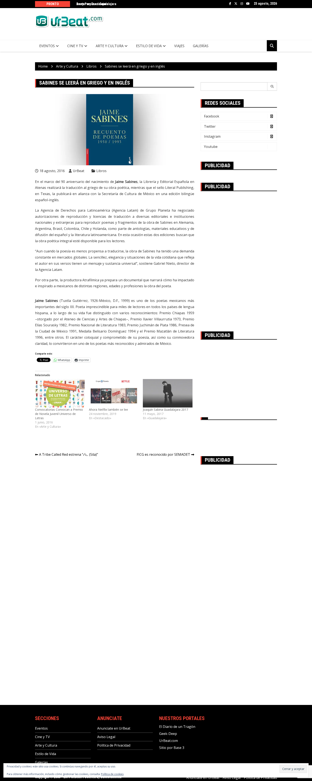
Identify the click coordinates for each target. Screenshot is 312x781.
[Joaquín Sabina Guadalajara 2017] (168, 393)
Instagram (241, 3)
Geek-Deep (168, 733)
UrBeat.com (168, 740)
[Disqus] (114, 520)
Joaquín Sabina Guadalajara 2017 (165, 409)
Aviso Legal (106, 736)
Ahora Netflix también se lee (108, 409)
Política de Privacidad (113, 745)
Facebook (230, 3)
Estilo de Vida (149, 46)
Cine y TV (75, 46)
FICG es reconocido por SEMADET (163, 454)
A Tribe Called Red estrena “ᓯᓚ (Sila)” (68, 454)
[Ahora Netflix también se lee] (114, 393)
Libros (101, 170)
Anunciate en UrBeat (113, 728)
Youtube (248, 3)
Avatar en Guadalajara (92, 4)
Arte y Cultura (110, 46)
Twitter (235, 3)
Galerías (200, 46)
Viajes (179, 46)
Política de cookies (112, 774)
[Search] (272, 86)
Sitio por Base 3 (171, 747)
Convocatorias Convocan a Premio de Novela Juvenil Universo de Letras (59, 413)
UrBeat (78, 170)
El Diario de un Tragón (177, 726)
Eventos (47, 46)
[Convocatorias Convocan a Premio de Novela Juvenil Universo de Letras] (60, 393)
